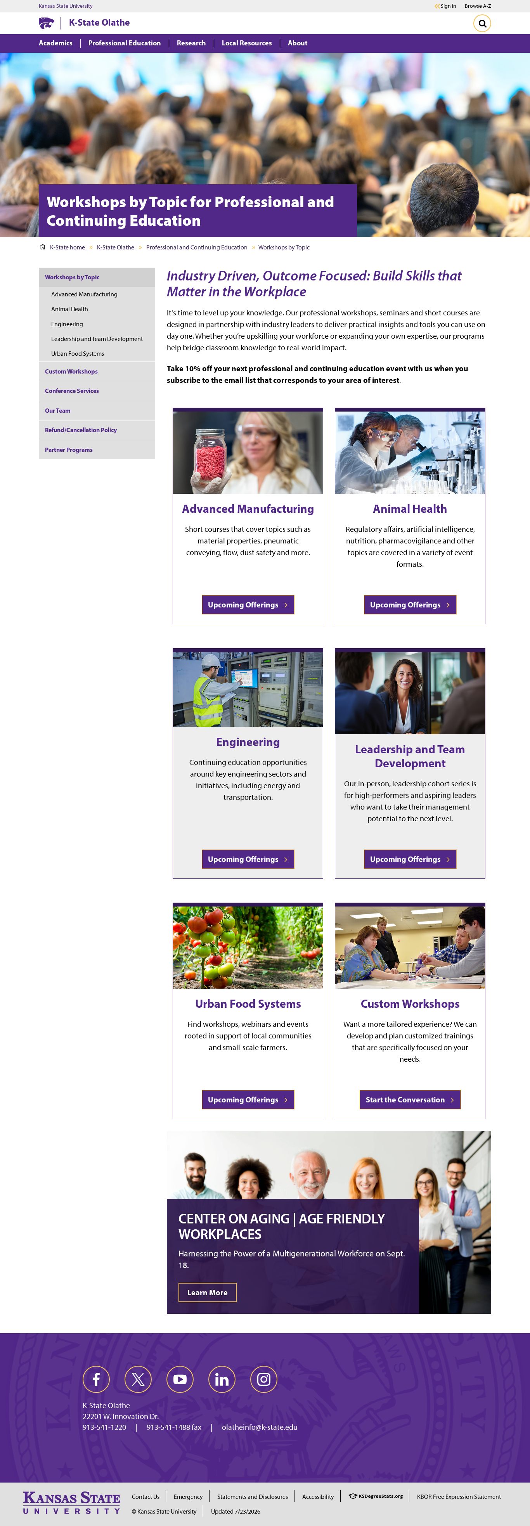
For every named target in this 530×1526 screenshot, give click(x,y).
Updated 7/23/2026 (235, 1511)
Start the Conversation (407, 1099)
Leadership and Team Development (410, 756)
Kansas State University (66, 6)
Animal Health (410, 508)
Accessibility (318, 1496)
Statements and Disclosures (252, 1496)
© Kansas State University (164, 1511)
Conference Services (72, 390)
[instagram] (263, 1379)
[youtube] (180, 1379)
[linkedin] (222, 1379)
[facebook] (96, 1379)
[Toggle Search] (482, 23)
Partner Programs (69, 449)
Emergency (188, 1496)
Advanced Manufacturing (248, 508)
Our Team (58, 410)
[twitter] (138, 1379)
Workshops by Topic (72, 277)
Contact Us (145, 1496)
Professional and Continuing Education (197, 247)
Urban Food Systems (248, 1003)
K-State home (67, 247)
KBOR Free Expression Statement (459, 1496)
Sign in (448, 6)
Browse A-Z (478, 6)
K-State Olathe (99, 22)
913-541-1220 (104, 1427)
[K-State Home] (46, 23)
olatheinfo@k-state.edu (260, 1427)
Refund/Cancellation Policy (81, 430)
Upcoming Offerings (245, 604)
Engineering (248, 741)
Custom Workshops (410, 1003)
